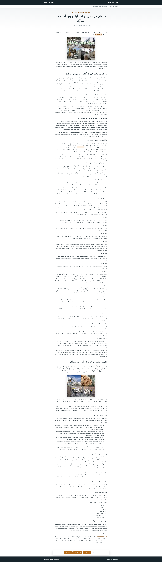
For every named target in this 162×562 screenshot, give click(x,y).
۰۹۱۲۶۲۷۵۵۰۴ (68, 552)
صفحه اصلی (51, 2)
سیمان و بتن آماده (113, 2)
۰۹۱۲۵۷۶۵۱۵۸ (87, 552)
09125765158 (98, 34)
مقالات (45, 2)
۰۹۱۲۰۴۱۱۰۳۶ (78, 552)
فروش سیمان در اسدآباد (102, 536)
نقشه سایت (46, 559)
